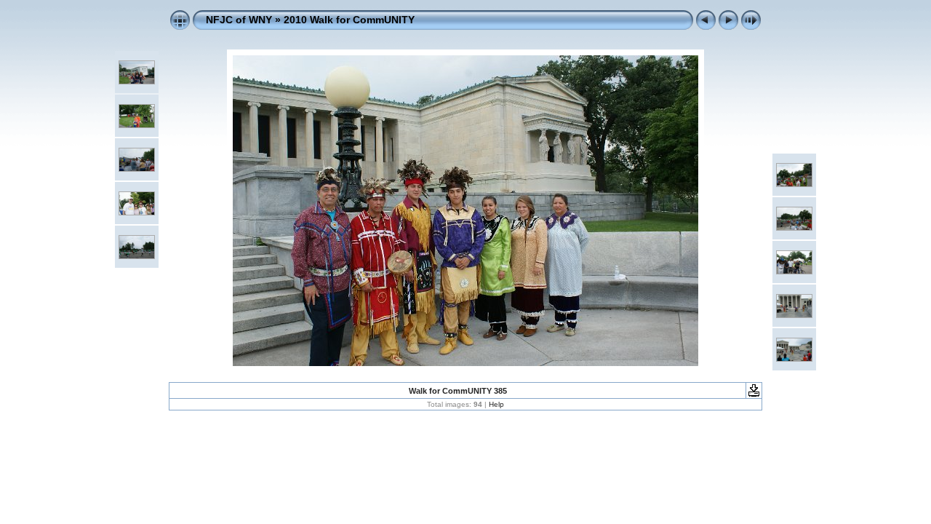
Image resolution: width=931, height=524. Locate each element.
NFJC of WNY (239, 19)
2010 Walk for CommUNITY (349, 19)
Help (496, 404)
